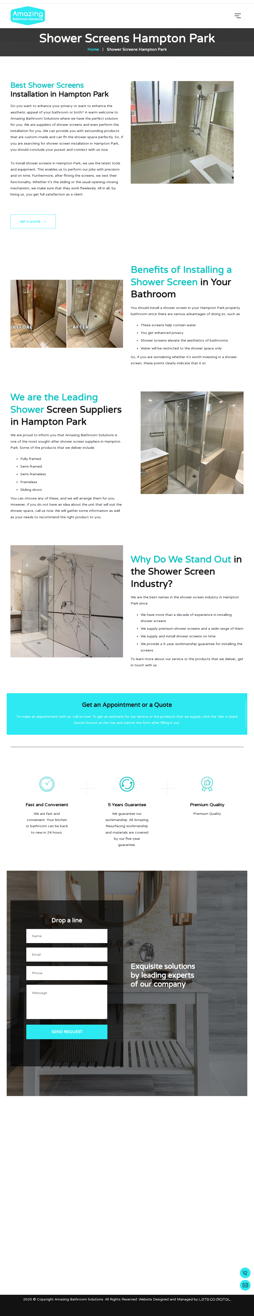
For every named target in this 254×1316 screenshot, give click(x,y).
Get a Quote (30, 221)
